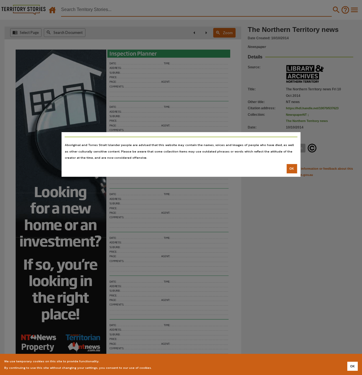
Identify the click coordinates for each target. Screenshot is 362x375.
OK (291, 168)
